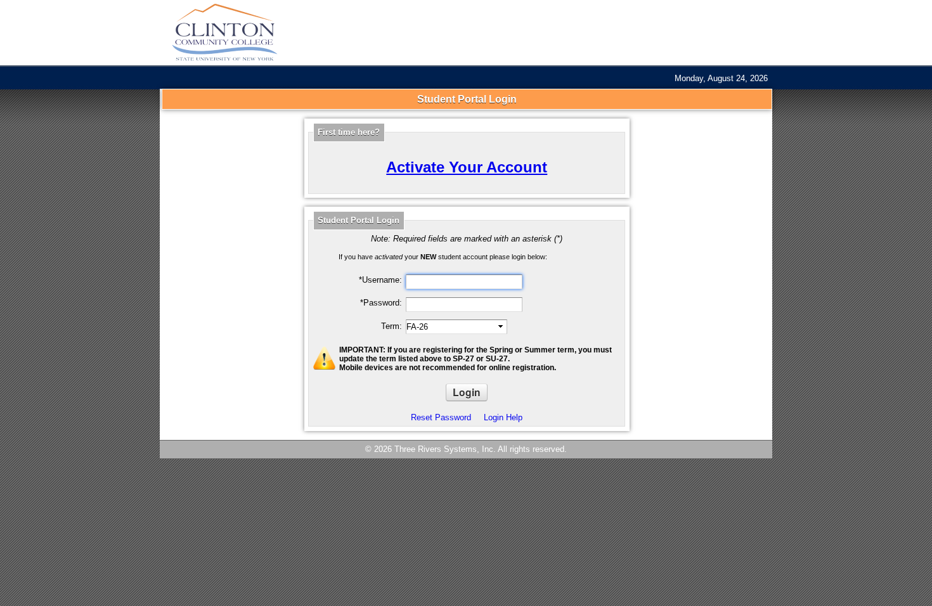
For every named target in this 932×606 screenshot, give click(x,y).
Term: (391, 326)
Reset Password (441, 417)
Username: (380, 280)
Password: (381, 302)
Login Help (503, 417)
